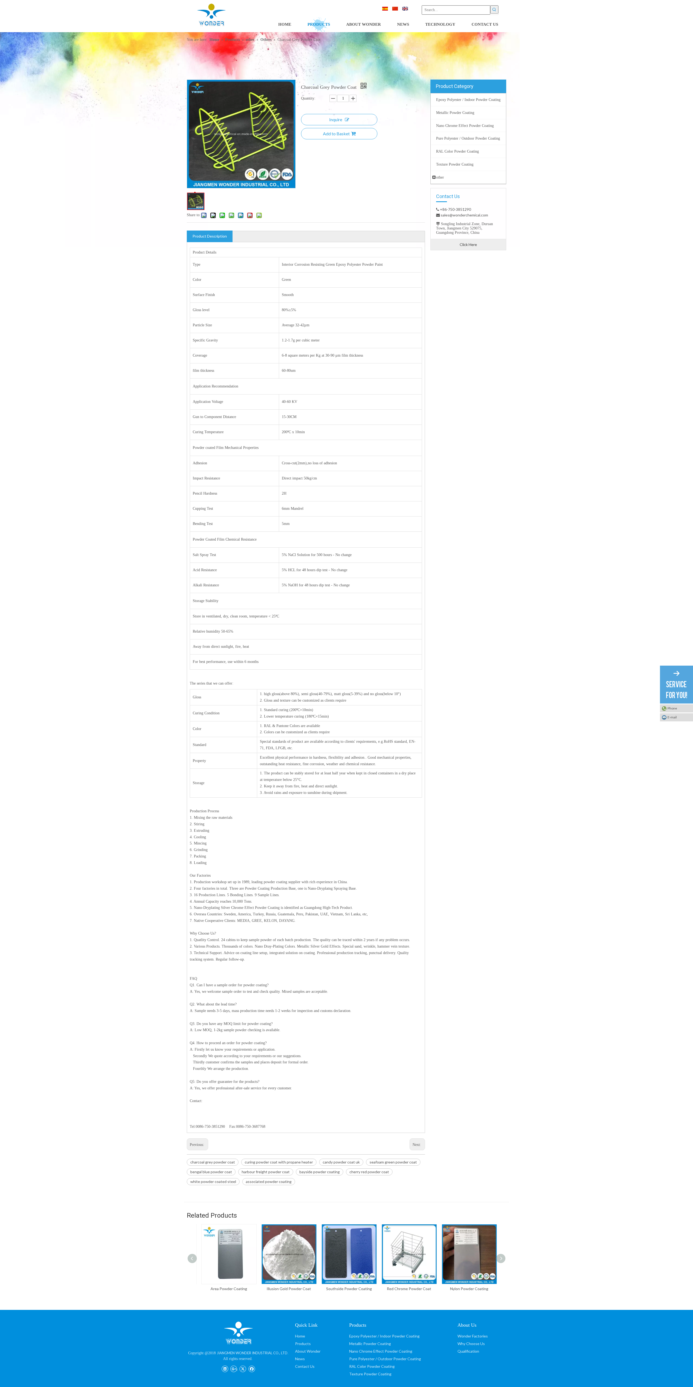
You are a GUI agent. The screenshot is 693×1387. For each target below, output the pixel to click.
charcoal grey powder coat (212, 1162)
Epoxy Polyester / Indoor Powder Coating (384, 1336)
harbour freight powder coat (266, 1171)
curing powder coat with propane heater (279, 1162)
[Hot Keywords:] (494, 9)
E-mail (672, 717)
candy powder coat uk (341, 1162)
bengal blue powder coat (211, 1171)
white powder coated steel (213, 1181)
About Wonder (308, 1351)
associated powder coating (269, 1181)
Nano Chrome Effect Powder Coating (380, 1351)
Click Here (468, 244)
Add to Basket (336, 133)
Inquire (335, 119)
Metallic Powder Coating (370, 1343)
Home (300, 1336)
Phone (672, 708)
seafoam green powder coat (393, 1162)
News (300, 1358)
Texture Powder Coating (370, 1374)
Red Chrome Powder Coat (406, 1288)
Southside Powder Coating (347, 1288)
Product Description (209, 236)
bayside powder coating (319, 1171)
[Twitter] (242, 1368)
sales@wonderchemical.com (464, 215)
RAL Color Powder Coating (372, 1366)
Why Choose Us (471, 1343)
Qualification (468, 1351)
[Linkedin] (224, 1368)
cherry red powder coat (369, 1171)
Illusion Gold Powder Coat (286, 1288)
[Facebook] (251, 1368)
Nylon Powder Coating (467, 1288)
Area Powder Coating (226, 1288)
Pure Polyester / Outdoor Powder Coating (385, 1358)
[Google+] (233, 1368)
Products (303, 1343)
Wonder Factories (472, 1336)
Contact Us (305, 1366)
